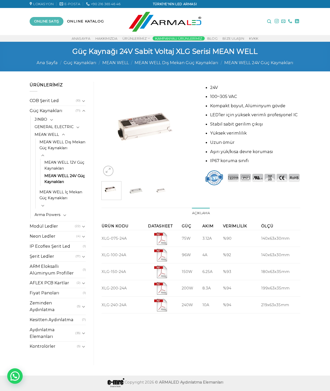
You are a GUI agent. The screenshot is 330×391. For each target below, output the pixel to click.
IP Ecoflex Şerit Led (50, 246)
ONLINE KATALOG (85, 21)
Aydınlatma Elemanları (42, 333)
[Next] (188, 129)
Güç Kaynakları (80, 62)
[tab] (201, 213)
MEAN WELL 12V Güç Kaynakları (64, 165)
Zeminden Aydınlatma (42, 306)
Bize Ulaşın (233, 38)
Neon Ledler (42, 236)
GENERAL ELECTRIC (54, 126)
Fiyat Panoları (44, 292)
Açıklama (201, 213)
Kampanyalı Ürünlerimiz (178, 38)
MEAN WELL (115, 62)
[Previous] (109, 129)
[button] (15, 376)
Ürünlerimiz (134, 38)
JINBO (41, 119)
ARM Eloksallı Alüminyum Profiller (52, 270)
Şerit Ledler (42, 256)
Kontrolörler (42, 346)
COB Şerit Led (44, 100)
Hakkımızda (106, 38)
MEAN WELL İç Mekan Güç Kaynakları (60, 195)
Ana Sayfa (47, 62)
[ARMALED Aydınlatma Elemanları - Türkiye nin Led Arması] (165, 21)
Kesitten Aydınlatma (51, 319)
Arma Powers (47, 214)
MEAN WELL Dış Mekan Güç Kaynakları (176, 62)
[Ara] (269, 21)
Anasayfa (81, 38)
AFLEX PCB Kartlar (49, 282)
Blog (212, 38)
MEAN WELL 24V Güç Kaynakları (258, 62)
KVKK (253, 38)
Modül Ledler (44, 226)
